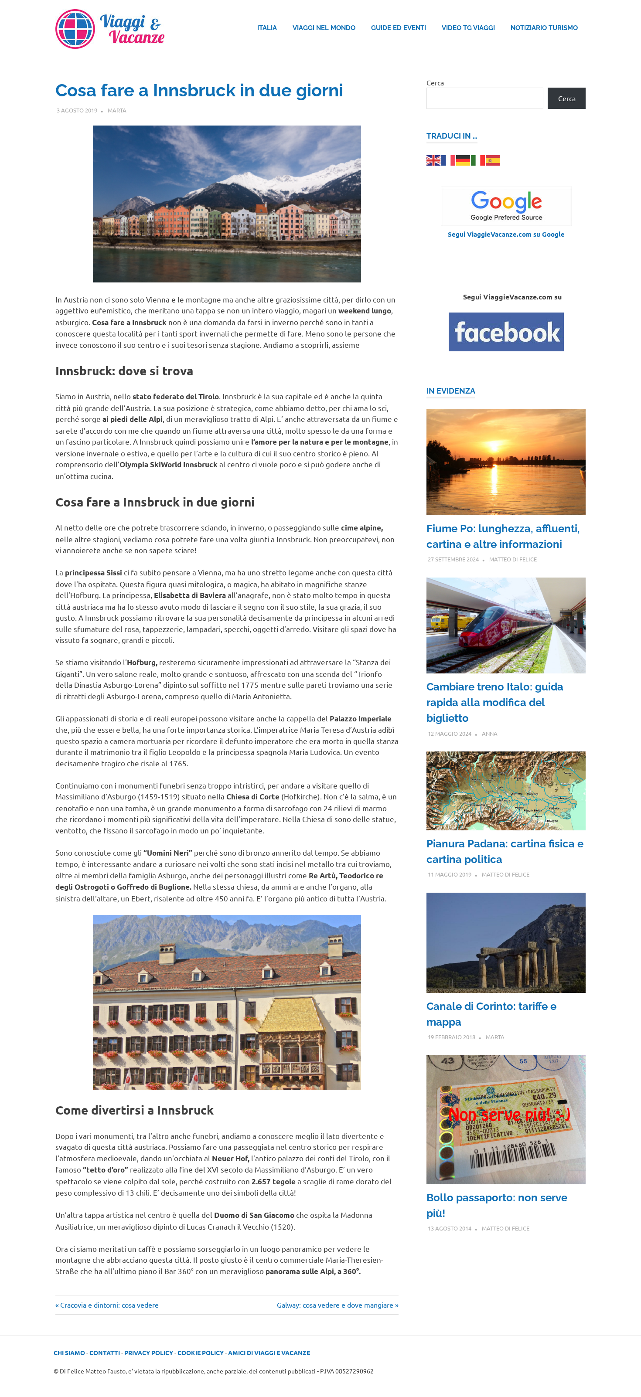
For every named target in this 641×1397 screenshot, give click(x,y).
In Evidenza (450, 390)
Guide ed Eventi (398, 28)
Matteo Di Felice (513, 559)
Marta (117, 110)
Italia (267, 28)
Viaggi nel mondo (324, 28)
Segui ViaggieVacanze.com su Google (506, 234)
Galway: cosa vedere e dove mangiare (335, 1304)
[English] (433, 159)
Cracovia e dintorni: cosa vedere (109, 1304)
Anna (490, 733)
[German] (463, 159)
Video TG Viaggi (468, 28)
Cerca (435, 82)
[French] (448, 159)
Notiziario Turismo (544, 28)
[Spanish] (493, 159)
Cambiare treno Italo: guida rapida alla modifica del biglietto (494, 702)
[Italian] (478, 159)
